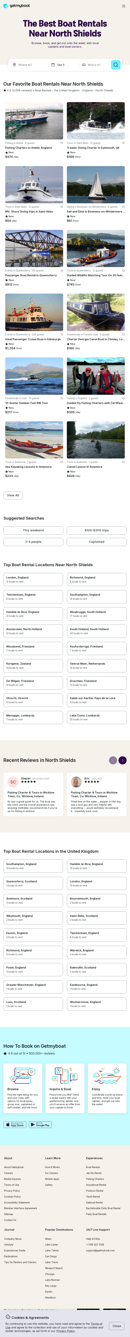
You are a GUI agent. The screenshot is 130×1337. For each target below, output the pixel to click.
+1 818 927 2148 (95, 1244)
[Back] (113, 760)
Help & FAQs (93, 1238)
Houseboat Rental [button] (96, 1184)
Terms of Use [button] (11, 1184)
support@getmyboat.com (100, 1250)
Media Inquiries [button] (12, 1178)
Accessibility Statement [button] (17, 1202)
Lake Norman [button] (52, 1279)
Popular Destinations (59, 1229)
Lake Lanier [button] (51, 1244)
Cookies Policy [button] (12, 1196)
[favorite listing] (61, 143)
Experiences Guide (14, 1250)
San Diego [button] (51, 1256)
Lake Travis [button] (51, 1262)
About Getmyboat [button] (14, 1167)
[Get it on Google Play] (40, 1125)
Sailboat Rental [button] (94, 1202)
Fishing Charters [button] (95, 1178)
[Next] (122, 760)
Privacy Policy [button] (65, 1331)
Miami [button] (48, 1238)
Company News (13, 1238)
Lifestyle (8, 1244)
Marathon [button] (50, 1297)
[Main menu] (123, 6)
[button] (43, 90)
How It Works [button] (52, 1167)
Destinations (11, 1256)
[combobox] (29, 64)
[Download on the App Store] (14, 1125)
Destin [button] (48, 1291)
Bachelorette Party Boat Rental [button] (103, 1208)
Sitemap (8, 1214)
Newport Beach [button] (54, 1268)
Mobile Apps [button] (52, 1178)
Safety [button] (48, 1184)
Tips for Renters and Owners (20, 1262)
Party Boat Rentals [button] (96, 1214)
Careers (8, 1173)
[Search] (116, 64)
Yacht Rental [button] (93, 1196)
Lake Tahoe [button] (52, 1250)
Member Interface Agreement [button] (20, 1208)
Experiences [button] (94, 1158)
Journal (9, 1229)
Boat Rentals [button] (93, 1167)
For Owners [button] (51, 1173)
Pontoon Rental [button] (94, 1190)
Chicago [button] (50, 1274)
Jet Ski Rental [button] (93, 1173)
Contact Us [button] (10, 1220)
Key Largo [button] (51, 1285)
